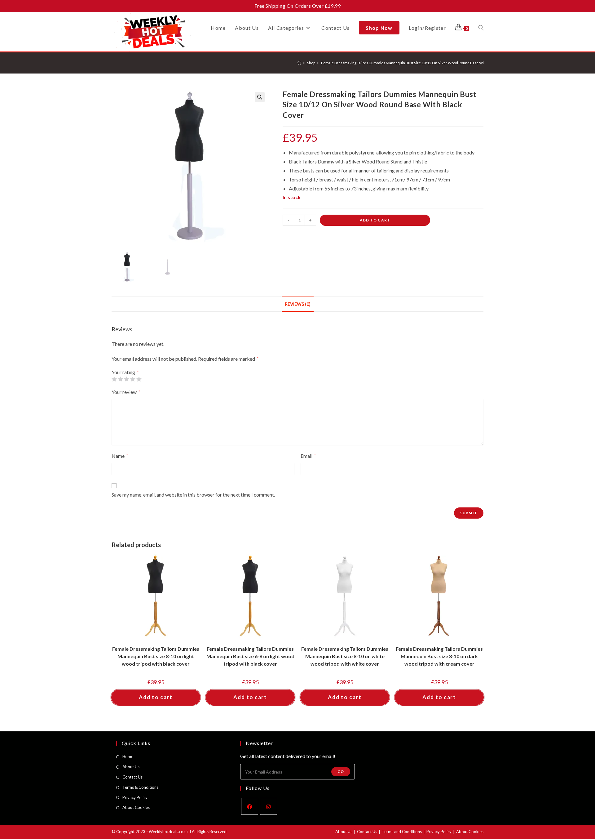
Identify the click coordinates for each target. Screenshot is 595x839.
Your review (126, 392)
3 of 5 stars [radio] (126, 379)
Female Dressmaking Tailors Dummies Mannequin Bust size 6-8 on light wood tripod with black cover (250, 656)
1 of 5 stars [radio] (114, 379)
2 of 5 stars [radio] (120, 379)
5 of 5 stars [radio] (138, 379)
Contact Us (132, 776)
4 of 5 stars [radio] (132, 379)
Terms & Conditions (140, 787)
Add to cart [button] (156, 697)
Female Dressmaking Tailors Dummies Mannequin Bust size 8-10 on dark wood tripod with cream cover (439, 656)
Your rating (125, 372)
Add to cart (375, 220)
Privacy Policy (135, 797)
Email (308, 456)
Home (127, 756)
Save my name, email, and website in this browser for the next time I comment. (193, 495)
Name (120, 456)
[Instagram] (268, 806)
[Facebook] (249, 806)
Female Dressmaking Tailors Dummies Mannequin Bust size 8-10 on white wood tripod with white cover (344, 656)
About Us (130, 766)
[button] (260, 97)
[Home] (299, 62)
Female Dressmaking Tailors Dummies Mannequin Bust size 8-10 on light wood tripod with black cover (155, 656)
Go (340, 771)
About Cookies (136, 807)
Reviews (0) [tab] (298, 304)
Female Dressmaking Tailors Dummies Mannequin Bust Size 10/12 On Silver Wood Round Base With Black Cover (414, 62)
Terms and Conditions (402, 831)
